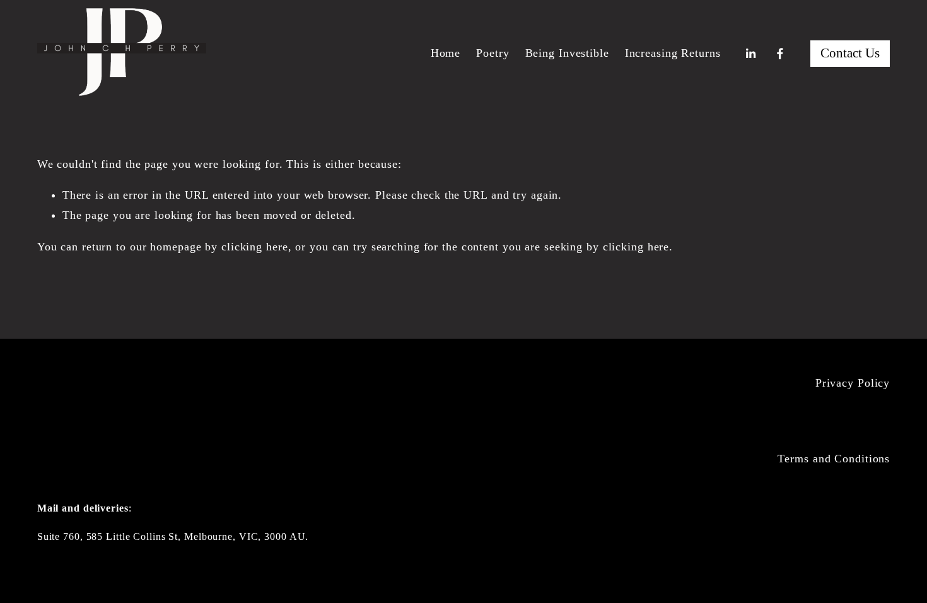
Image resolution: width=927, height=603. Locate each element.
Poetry (492, 53)
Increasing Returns (673, 53)
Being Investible (567, 53)
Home (446, 53)
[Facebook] (780, 54)
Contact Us (850, 53)
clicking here (254, 246)
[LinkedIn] (750, 54)
